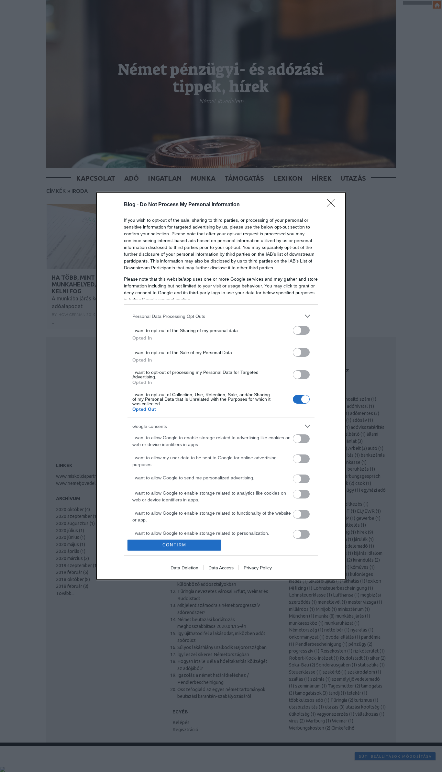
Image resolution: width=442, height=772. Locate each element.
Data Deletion (184, 567)
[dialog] (221, 386)
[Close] (333, 205)
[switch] (301, 330)
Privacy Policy (258, 567)
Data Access (221, 567)
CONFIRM (174, 545)
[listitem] (221, 316)
